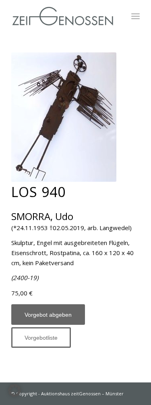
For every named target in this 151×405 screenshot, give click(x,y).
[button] (14, 390)
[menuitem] (135, 16)
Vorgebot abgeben (48, 315)
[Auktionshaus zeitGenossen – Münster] (62, 16)
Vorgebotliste (41, 337)
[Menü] (135, 16)
